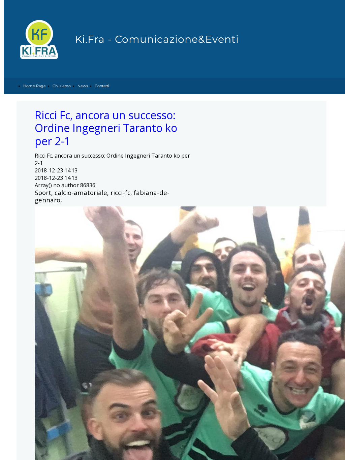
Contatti (102, 86)
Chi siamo (62, 86)
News (82, 86)
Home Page (34, 86)
